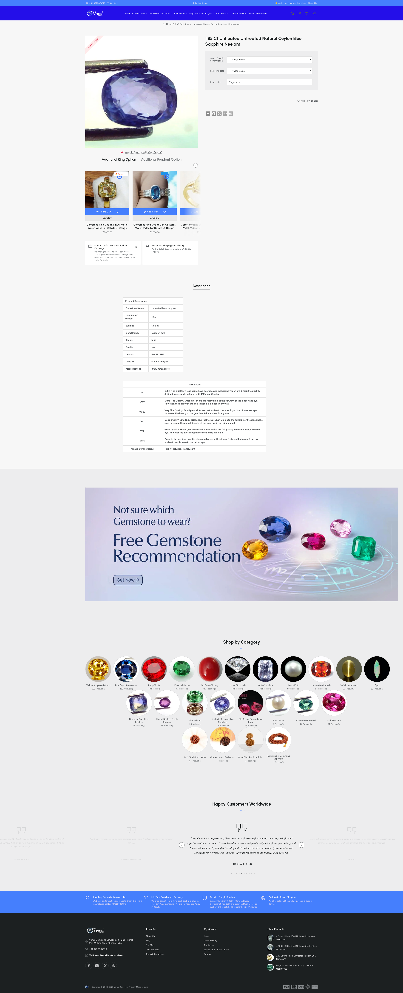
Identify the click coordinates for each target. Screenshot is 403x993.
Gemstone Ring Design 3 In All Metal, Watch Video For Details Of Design (202, 226)
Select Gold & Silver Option (216, 59)
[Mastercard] (294, 987)
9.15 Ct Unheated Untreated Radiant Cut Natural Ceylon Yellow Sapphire (296, 955)
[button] (104, 211)
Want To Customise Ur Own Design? (143, 152)
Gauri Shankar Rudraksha (250, 757)
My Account (210, 929)
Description (201, 286)
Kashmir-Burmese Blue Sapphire (223, 720)
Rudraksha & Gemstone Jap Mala (278, 757)
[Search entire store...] (292, 13)
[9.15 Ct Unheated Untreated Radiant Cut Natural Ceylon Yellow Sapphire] (270, 957)
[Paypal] (315, 987)
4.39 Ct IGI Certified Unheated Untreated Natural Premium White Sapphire (296, 946)
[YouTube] (113, 965)
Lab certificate (217, 71)
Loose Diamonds (238, 685)
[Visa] (286, 987)
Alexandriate (195, 720)
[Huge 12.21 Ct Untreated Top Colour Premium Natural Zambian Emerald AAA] (270, 967)
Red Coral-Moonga (210, 685)
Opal (377, 685)
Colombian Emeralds (306, 720)
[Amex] (301, 987)
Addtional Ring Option (119, 159)
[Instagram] (97, 965)
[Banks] (308, 987)
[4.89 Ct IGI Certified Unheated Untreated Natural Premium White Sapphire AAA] (270, 938)
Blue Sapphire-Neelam (126, 685)
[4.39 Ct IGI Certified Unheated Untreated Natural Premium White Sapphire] (270, 947)
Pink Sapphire (334, 720)
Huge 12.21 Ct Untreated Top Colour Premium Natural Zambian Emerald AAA (296, 965)
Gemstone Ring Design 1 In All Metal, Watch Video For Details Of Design (107, 226)
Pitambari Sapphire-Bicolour (139, 720)
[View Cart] (314, 13)
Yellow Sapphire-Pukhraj (98, 685)
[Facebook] (88, 965)
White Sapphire (265, 685)
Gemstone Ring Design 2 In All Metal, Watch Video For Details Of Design (154, 226)
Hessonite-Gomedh (321, 685)
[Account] (300, 13)
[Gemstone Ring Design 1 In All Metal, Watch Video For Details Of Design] (107, 193)
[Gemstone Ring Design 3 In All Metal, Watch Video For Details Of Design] (202, 193)
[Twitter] (105, 965)
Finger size (215, 82)
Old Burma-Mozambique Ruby (251, 720)
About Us (151, 929)
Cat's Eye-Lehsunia (349, 685)
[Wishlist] (307, 13)
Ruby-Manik (154, 685)
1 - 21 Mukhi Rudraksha (195, 757)
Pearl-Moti (293, 685)
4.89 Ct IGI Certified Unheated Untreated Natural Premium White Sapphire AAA (296, 936)
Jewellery (107, 218)
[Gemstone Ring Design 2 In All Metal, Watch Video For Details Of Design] (155, 193)
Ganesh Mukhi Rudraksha (222, 757)
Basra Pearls (278, 720)
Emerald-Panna (182, 685)
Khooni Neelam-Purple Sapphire (167, 720)
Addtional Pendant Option (161, 159)
